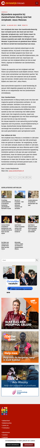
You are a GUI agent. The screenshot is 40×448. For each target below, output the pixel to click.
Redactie (25, 25)
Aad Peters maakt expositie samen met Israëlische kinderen (19, 228)
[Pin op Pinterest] (23, 177)
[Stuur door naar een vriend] (20, 177)
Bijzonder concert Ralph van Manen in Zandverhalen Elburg (19, 246)
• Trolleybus (5, 428)
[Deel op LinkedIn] (26, 177)
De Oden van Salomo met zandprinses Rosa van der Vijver (5, 246)
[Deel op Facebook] (13, 177)
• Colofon (4, 435)
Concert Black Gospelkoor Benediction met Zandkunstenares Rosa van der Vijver (6, 229)
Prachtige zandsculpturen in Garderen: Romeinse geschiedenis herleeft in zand (6, 204)
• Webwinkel (5, 421)
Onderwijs (4, 12)
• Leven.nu (5, 425)
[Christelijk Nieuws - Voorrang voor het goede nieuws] (17, 3)
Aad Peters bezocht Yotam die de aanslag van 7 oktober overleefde (32, 228)
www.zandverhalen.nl (16, 171)
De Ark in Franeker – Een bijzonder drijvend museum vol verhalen (19, 204)
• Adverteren (5, 432)
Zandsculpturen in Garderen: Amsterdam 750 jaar (32, 202)
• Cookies (4, 437)
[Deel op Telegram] (30, 177)
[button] (36, 3)
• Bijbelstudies (6, 423)
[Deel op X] (16, 177)
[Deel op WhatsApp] (9, 177)
